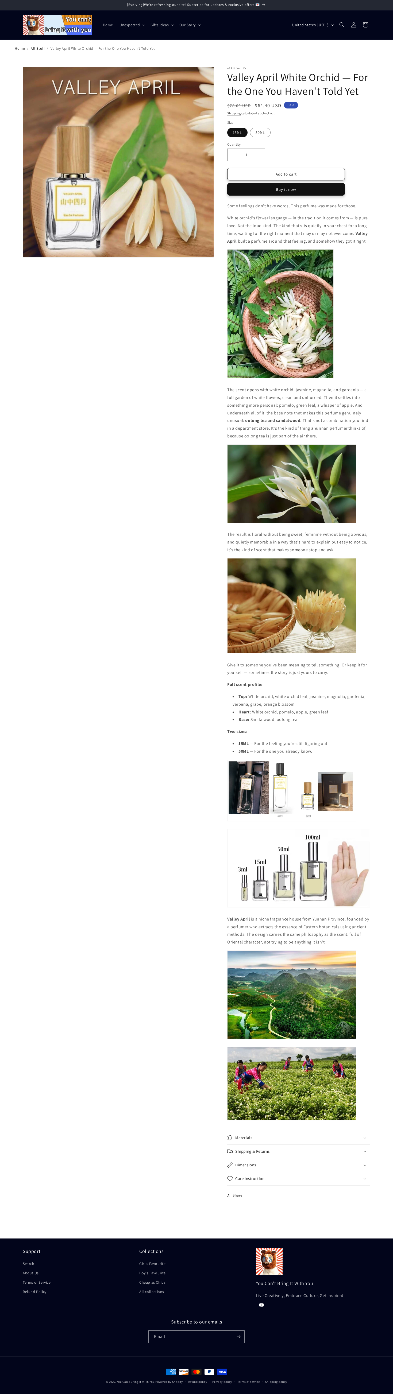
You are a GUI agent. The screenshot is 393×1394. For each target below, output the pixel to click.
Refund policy (197, 1381)
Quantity (234, 144)
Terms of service (248, 1381)
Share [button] (237, 1195)
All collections (151, 1291)
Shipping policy (276, 1381)
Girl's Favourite (152, 1263)
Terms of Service (37, 1282)
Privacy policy (222, 1381)
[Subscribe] (238, 1336)
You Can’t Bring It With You (136, 1382)
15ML (237, 132)
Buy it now (286, 189)
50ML (260, 132)
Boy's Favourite (152, 1273)
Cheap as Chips (152, 1282)
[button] (131, 24)
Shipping (234, 113)
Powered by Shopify (169, 1382)
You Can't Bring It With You (284, 1283)
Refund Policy (35, 1291)
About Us (31, 1273)
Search (28, 1263)
